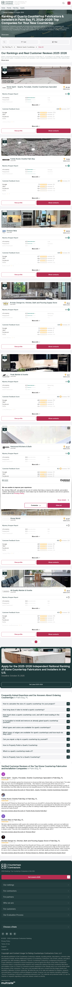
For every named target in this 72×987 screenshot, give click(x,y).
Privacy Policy (5, 941)
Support (3, 946)
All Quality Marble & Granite (21, 590)
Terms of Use (5, 944)
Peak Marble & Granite (19, 374)
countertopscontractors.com (57, 960)
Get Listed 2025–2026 (36, 684)
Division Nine (12, 231)
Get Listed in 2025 (34, 877)
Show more (5, 34)
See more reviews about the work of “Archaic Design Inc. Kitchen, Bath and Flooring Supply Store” (33, 853)
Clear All (40, 47)
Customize (34, 505)
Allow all (59, 505)
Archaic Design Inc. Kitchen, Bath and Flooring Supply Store (33, 303)
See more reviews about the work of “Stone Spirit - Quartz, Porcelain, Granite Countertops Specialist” (34, 790)
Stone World (15, 518)
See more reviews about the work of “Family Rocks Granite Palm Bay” (24, 811)
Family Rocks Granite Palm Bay (22, 159)
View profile (18, 131)
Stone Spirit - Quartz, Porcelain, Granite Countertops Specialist (32, 87)
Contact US (4, 949)
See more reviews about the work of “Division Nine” (18, 832)
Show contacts (53, 131)
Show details (62, 500)
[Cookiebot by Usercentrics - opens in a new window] (61, 480)
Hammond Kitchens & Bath (21, 446)
